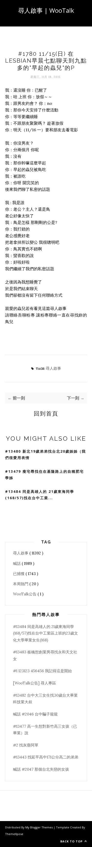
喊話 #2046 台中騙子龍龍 (35, 714)
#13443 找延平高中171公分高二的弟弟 (45, 757)
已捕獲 (19, 573)
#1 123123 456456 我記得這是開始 (42, 670)
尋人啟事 (53, 368)
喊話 (17, 563)
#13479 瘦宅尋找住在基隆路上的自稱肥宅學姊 (44, 474)
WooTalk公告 (25, 594)
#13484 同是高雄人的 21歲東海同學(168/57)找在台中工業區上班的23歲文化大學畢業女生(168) (45, 633)
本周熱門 (21, 583)
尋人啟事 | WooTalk (46, 10)
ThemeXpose (14, 834)
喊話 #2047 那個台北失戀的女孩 (41, 769)
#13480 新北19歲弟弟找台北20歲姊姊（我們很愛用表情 (45, 454)
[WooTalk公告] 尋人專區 (34, 683)
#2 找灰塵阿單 (25, 745)
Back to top (72, 841)
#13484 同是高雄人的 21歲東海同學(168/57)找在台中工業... (39, 494)
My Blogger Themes (39, 827)
